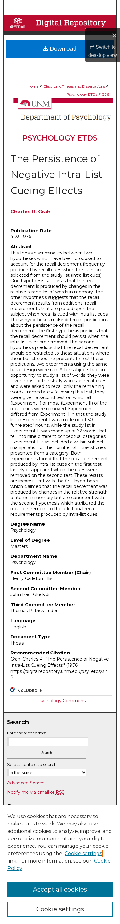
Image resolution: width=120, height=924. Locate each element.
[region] (60, 864)
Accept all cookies (60, 889)
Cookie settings (83, 853)
